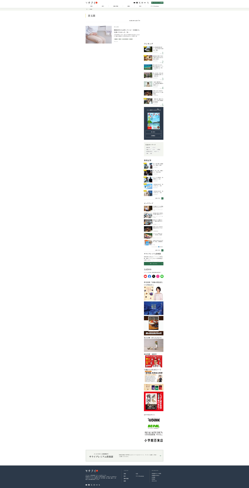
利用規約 (153, 479)
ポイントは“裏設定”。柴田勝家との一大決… (158, 178)
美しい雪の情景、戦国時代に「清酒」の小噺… (158, 164)
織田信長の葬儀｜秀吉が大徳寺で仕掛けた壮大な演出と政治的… (158, 57)
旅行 (103, 6)
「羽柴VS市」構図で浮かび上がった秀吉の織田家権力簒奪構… (158, 100)
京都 (147, 153)
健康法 (116, 39)
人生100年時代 (125, 39)
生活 (140, 6)
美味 (91, 6)
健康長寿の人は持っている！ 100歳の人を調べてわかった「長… (126, 31)
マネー (154, 149)
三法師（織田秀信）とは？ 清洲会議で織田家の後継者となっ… (158, 83)
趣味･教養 (115, 6)
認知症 (159, 149)
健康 (129, 6)
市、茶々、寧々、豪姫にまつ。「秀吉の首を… (158, 171)
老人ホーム (157, 151)
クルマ (154, 147)
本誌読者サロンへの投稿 (156, 473)
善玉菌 (131, 39)
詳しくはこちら (153, 263)
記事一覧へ (158, 198)
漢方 (151, 153)
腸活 (120, 39)
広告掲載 (153, 477)
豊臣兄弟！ (148, 147)
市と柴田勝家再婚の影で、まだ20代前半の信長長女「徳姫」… (158, 49)
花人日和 (116, 27)
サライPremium (140, 476)
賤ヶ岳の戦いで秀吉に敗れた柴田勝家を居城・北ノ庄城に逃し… (158, 74)
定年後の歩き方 (149, 151)
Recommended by (155, 246)
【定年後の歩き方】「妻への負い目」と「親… (158, 185)
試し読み (153, 132)
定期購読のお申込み (155, 475)
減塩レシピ (148, 149)
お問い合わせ (154, 481)
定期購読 (153, 135)
